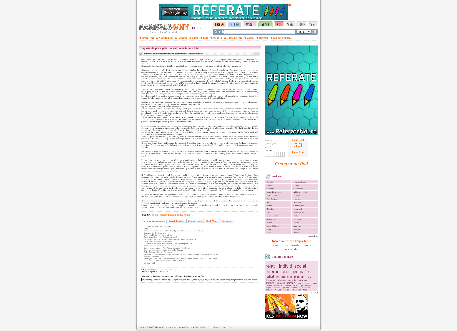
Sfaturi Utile (297, 209)
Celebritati (270, 209)
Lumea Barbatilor (273, 226)
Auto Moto (297, 226)
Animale (296, 229)
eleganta (276, 288)
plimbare (302, 280)
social (300, 266)
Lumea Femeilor (272, 216)
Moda (295, 216)
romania (291, 283)
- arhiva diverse (312, 236)
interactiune (277, 271)
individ (285, 266)
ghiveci (286, 288)
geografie (300, 271)
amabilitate (295, 288)
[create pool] (291, 169)
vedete (308, 285)
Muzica (269, 206)
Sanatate (269, 185)
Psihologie (297, 199)
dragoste (270, 283)
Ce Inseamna (298, 189)
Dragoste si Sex (299, 212)
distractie (270, 280)
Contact (223, 327)
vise (295, 285)
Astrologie (297, 202)
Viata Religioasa (272, 199)
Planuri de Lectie (299, 182)
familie (305, 290)
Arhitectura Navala (300, 192)
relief (270, 276)
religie (268, 288)
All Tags (314, 292)
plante (269, 285)
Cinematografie (298, 206)
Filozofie (296, 195)
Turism (296, 223)
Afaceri (269, 202)
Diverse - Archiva (167, 269)
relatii (271, 266)
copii (301, 285)
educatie (281, 283)
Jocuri (269, 229)
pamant (269, 290)
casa (307, 283)
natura (280, 277)
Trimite (216, 327)
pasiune (287, 285)
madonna (297, 290)
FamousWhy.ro (161, 327)
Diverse (296, 233)
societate (306, 288)
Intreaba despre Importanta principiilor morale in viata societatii (291, 245)
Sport (268, 212)
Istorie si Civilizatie (274, 192)
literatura (278, 285)
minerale (299, 276)
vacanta (292, 280)
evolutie (277, 290)
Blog (229, 327)
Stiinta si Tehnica (273, 195)
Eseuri (269, 233)
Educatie (270, 182)
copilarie (286, 290)
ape (289, 276)
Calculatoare (297, 219)
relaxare (281, 280)
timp (310, 277)
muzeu (314, 283)
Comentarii (271, 189)
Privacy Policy (207, 327)
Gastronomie (271, 219)
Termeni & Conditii (193, 327)
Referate (296, 185)
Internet (269, 223)
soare (300, 283)
